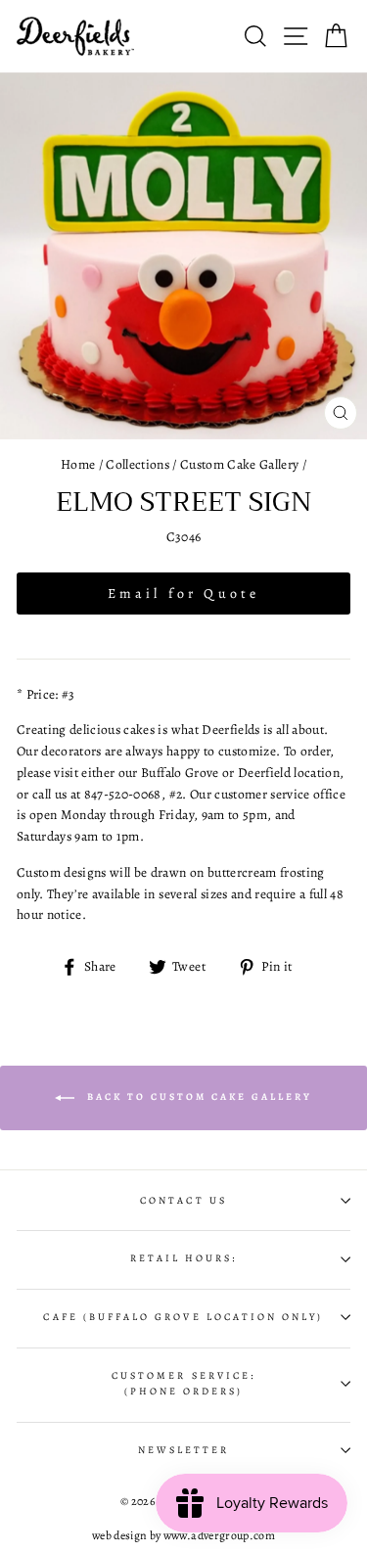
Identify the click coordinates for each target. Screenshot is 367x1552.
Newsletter (184, 1450)
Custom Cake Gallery (239, 464)
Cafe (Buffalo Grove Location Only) (183, 1317)
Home (78, 464)
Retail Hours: (184, 1258)
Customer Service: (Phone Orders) (183, 1383)
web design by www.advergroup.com (183, 1535)
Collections (137, 464)
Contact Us (183, 1201)
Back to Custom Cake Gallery (197, 1096)
